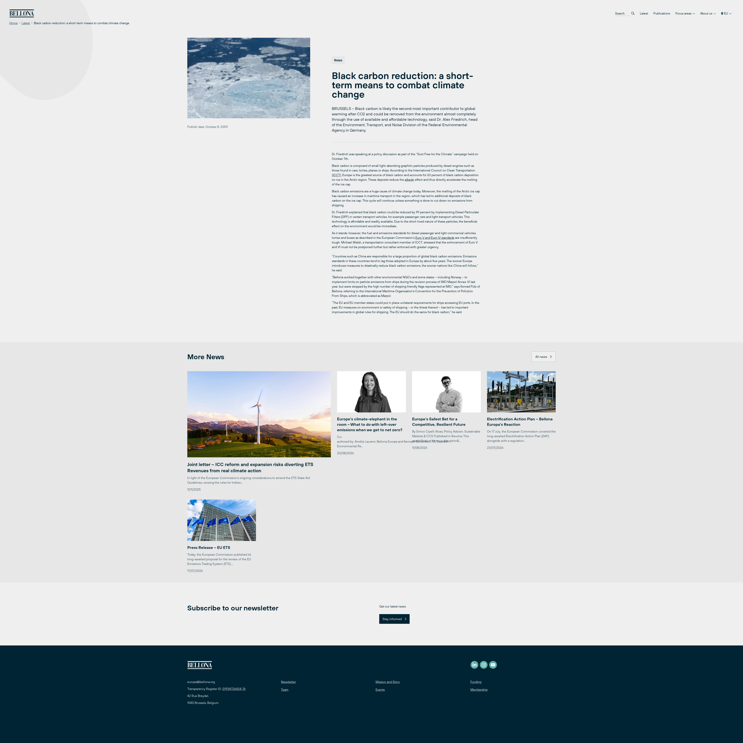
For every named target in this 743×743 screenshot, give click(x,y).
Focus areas (683, 13)
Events (380, 689)
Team (284, 689)
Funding (475, 682)
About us (706, 13)
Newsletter (288, 682)
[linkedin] (474, 665)
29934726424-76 (234, 689)
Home (13, 23)
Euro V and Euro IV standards (434, 237)
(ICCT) (336, 175)
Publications (661, 13)
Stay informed (392, 619)
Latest (644, 13)
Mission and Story (388, 682)
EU (726, 13)
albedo (409, 179)
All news (541, 356)
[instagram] (484, 665)
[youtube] (493, 665)
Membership (479, 689)
